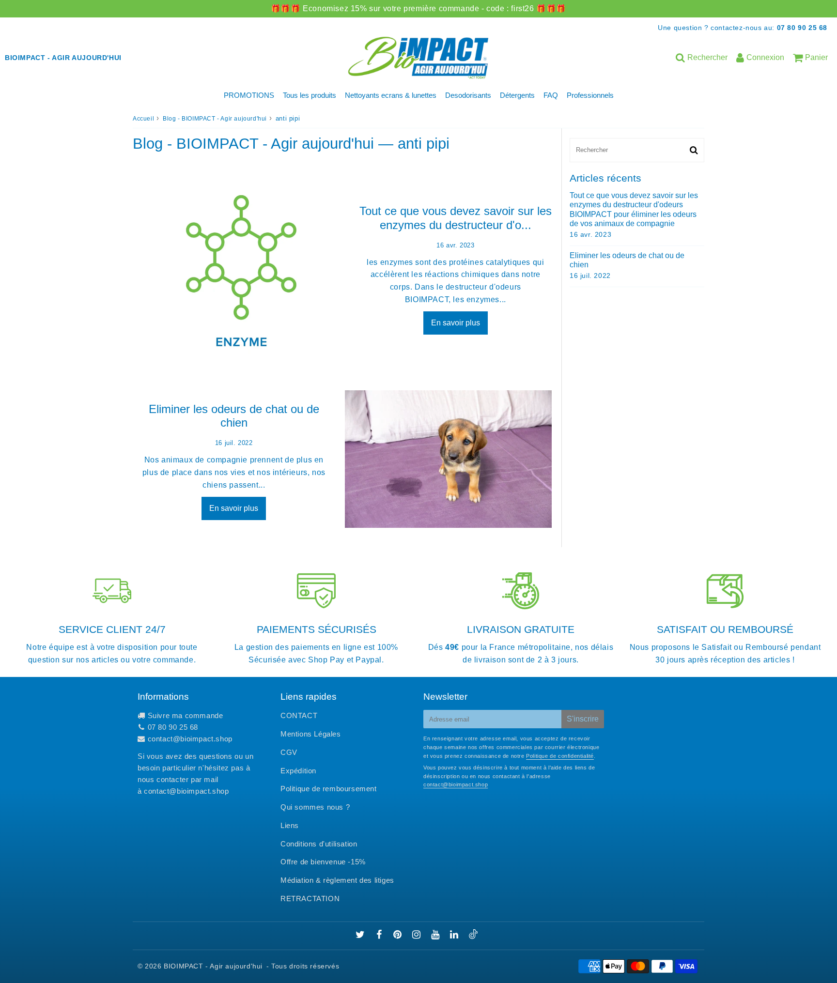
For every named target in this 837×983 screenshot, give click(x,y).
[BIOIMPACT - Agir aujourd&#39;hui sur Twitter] (361, 935)
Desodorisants (468, 95)
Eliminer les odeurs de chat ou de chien (234, 416)
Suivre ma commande (185, 715)
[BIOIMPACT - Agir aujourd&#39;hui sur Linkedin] (455, 935)
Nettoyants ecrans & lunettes (390, 95)
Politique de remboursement (328, 788)
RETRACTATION (310, 898)
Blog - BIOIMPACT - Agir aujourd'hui (215, 118)
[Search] (694, 150)
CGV (288, 752)
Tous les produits (309, 95)
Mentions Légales (310, 734)
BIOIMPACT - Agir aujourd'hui (213, 966)
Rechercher (707, 57)
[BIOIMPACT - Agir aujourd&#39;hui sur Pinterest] (398, 935)
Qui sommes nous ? (315, 807)
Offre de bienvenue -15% (323, 862)
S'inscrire (583, 719)
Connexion (765, 57)
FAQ (550, 95)
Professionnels (590, 95)
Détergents (517, 95)
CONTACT (298, 715)
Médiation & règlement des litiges (337, 880)
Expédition (298, 771)
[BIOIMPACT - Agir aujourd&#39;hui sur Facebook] (380, 935)
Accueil (143, 118)
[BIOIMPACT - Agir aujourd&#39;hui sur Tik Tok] (473, 936)
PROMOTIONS (249, 95)
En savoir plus (455, 323)
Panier (816, 57)
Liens (289, 825)
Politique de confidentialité (560, 756)
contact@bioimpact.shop (190, 739)
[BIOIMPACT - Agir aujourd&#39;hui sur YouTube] (436, 935)
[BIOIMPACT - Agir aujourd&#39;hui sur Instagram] (417, 935)
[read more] (241, 267)
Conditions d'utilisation (318, 844)
